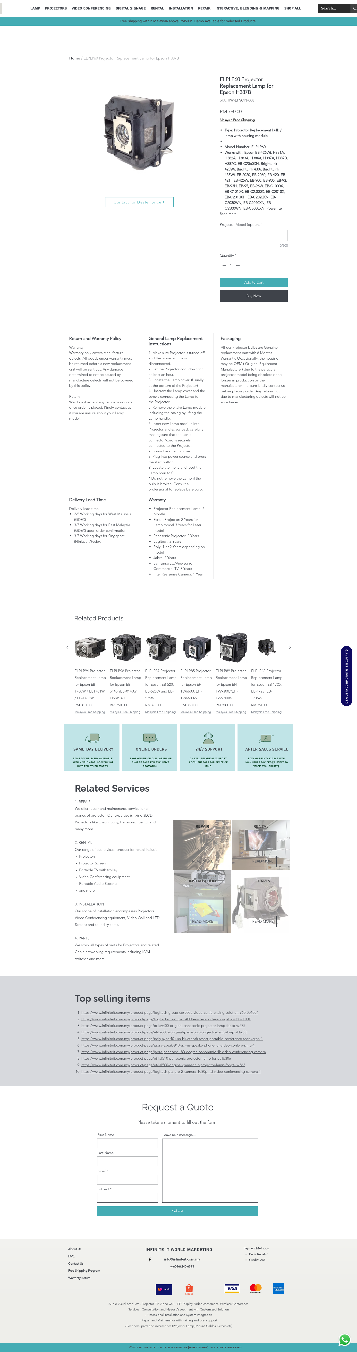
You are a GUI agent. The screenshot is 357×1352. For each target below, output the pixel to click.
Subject (103, 1189)
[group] (179, 672)
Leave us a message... (179, 1134)
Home (74, 58)
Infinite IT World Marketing (179, 1250)
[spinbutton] (231, 265)
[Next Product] (290, 647)
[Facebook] (149, 1259)
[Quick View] (90, 647)
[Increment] (238, 265)
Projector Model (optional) (241, 224)
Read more (228, 213)
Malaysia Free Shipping (237, 120)
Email (101, 1171)
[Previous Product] (67, 647)
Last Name (105, 1152)
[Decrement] (224, 265)
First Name (105, 1134)
